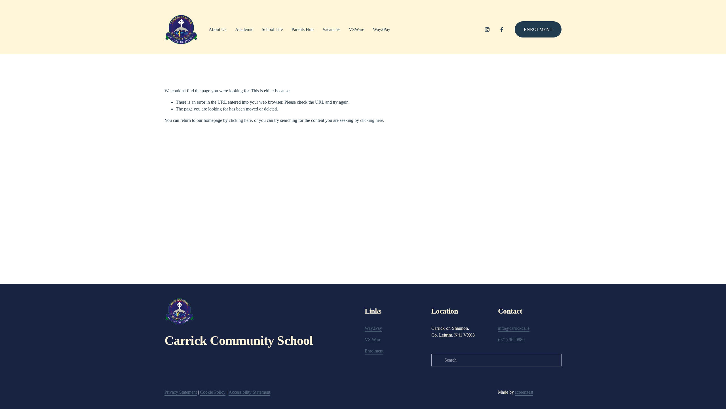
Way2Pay (381, 29)
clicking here (240, 120)
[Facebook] (502, 29)
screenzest (524, 392)
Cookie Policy (212, 392)
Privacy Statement (180, 392)
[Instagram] (487, 29)
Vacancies (331, 29)
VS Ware (373, 339)
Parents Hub (303, 29)
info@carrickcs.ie (513, 328)
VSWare (356, 29)
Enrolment (538, 29)
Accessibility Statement (249, 392)
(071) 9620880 (511, 339)
